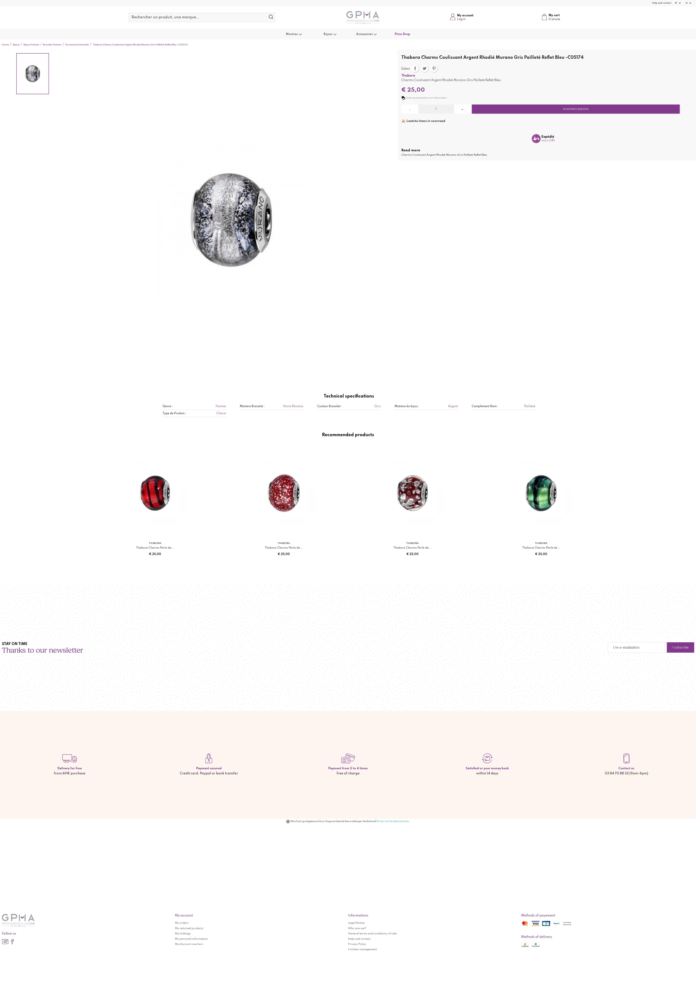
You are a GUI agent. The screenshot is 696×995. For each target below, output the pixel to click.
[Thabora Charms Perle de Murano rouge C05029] (412, 493)
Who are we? (357, 928)
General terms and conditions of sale (372, 933)
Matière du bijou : (407, 406)
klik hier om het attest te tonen (392, 821)
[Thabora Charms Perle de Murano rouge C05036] (155, 493)
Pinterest (434, 68)
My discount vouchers (189, 944)
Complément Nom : (485, 406)
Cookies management (362, 949)
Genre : (168, 406)
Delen (415, 68)
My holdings (183, 933)
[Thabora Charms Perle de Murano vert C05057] (541, 493)
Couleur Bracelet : (329, 406)
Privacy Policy (357, 944)
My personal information (191, 938)
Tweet (424, 68)
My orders (181, 923)
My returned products (189, 928)
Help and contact (661, 3)
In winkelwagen (576, 109)
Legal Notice (356, 923)
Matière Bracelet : (252, 406)
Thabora (408, 75)
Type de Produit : (174, 413)
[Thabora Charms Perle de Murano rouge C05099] (284, 493)
